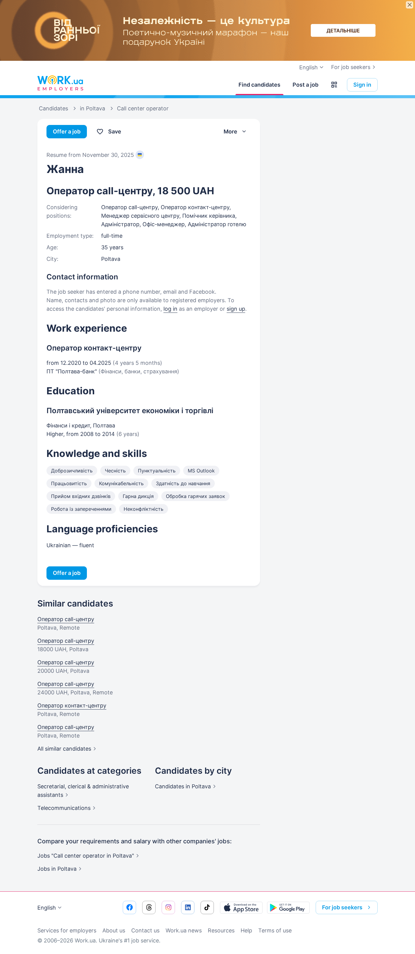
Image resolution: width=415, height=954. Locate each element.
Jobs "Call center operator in (85, 855)
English (46, 907)
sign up (236, 309)
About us (113, 930)
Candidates (183, 786)
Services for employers (66, 930)
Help (246, 930)
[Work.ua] (60, 83)
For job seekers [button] (342, 907)
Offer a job (67, 131)
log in (170, 309)
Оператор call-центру (65, 619)
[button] (334, 84)
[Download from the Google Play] (288, 907)
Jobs (57, 869)
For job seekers (350, 67)
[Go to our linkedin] (187, 907)
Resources (221, 930)
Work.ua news (184, 930)
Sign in (362, 84)
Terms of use (275, 930)
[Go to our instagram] (168, 907)
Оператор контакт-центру (71, 705)
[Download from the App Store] (241, 907)
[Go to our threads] (149, 907)
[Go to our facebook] (129, 907)
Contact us (145, 930)
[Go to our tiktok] (207, 907)
